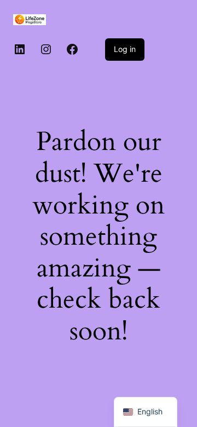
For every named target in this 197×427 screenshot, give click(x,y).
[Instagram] (46, 49)
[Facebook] (72, 49)
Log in (125, 49)
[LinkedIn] (19, 49)
